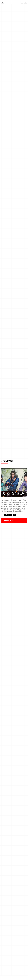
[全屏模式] (25, 2)
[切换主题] (22, 2)
